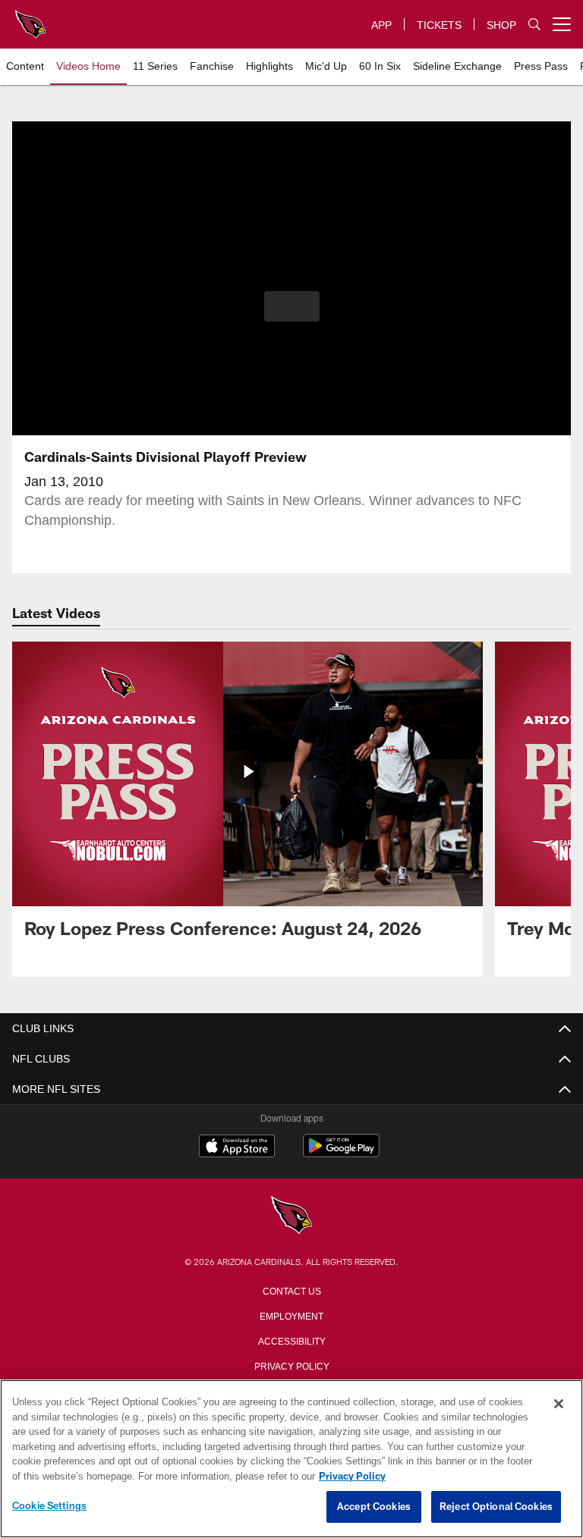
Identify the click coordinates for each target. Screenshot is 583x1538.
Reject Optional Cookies (496, 1507)
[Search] (534, 24)
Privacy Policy (291, 1365)
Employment (291, 1315)
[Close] (558, 1404)
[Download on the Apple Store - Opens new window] (237, 1147)
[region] (291, 1459)
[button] (291, 306)
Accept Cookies (374, 1507)
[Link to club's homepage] (30, 18)
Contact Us (291, 1290)
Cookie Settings (49, 1506)
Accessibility (291, 1340)
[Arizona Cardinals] (291, 1216)
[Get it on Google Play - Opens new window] (341, 1153)
